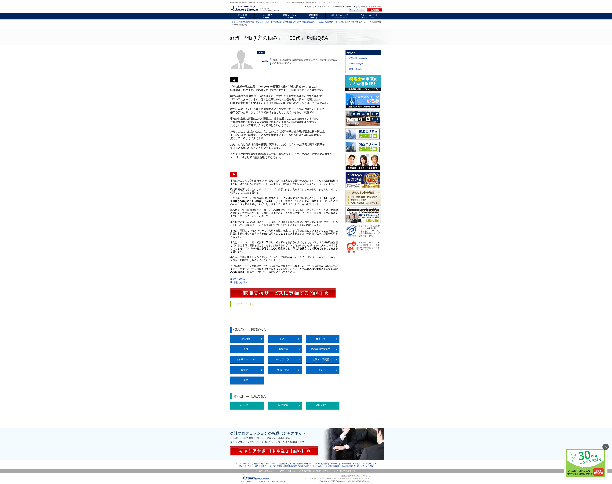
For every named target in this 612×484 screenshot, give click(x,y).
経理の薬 (317, 471)
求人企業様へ (376, 6)
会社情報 (369, 466)
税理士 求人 (334, 464)
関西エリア (312, 6)
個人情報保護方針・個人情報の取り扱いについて (345, 466)
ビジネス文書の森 (347, 471)
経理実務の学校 (304, 471)
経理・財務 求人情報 (251, 464)
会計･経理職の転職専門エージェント (247, 22)
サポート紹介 (253, 466)
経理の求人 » (240, 278)
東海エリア (324, 6)
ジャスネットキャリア (264, 471)
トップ (238, 464)
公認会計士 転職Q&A (358, 58)
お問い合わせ (362, 6)
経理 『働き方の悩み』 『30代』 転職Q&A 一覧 (317, 22)
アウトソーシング (330, 471)
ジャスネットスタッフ (285, 471)
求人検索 (242, 466)
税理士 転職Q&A (356, 64)
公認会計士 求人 (285, 464)
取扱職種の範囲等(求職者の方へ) (298, 466)
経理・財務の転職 (273, 22)
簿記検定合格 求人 (369, 464)
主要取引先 (337, 6)
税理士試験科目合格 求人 (350, 464)
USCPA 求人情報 (321, 464)
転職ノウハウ (266, 466)
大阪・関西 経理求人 (269, 464)
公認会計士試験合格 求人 (303, 464)
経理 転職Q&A (289, 22)
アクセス (349, 6)
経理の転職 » (240, 282)
